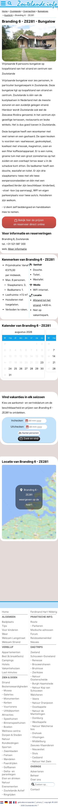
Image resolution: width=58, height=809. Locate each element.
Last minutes (9, 672)
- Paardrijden (9, 763)
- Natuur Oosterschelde (39, 678)
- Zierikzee (36, 672)
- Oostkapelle (38, 706)
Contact (35, 789)
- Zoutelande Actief (13, 790)
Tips (4, 625)
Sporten (6, 747)
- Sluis (34, 753)
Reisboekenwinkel (40, 638)
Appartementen (11, 652)
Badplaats (8, 621)
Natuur (6, 738)
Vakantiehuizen (11, 668)
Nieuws (34, 642)
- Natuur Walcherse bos (41, 727)
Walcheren (36, 694)
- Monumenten (10, 698)
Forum (34, 633)
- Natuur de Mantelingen (37, 712)
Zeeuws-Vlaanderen (42, 745)
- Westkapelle (38, 722)
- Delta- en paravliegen (9, 773)
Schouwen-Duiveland (42, 656)
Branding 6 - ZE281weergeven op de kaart (29, 497)
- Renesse (36, 660)
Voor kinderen (10, 629)
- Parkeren (36, 625)
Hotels (6, 664)
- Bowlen (7, 726)
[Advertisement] (29, 386)
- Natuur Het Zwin (40, 761)
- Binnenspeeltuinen (13, 722)
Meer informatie (17, 248)
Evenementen (10, 786)
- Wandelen (8, 759)
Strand (6, 682)
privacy (39, 802)
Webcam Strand (11, 642)
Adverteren (37, 771)
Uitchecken (17, 426)
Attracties (7, 714)
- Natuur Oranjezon (41, 702)
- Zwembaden (10, 751)
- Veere (34, 698)
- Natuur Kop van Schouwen (40, 689)
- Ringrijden (8, 794)
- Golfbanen (9, 767)
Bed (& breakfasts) (13, 656)
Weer (5, 633)
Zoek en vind (31, 438)
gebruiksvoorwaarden (26, 802)
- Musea (7, 690)
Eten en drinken (11, 778)
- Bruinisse (36, 668)
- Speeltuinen (10, 718)
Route (33, 621)
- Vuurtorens (9, 706)
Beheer (34, 775)
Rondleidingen (10, 743)
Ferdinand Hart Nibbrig (43, 611)
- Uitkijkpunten (10, 710)
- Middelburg (37, 741)
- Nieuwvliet (37, 749)
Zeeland (35, 652)
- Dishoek (36, 733)
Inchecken (17, 420)
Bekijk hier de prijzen (29, 222)
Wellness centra (11, 730)
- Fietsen (7, 755)
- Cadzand (36, 757)
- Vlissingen (37, 737)
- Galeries (7, 694)
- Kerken (7, 702)
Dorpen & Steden (12, 734)
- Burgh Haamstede (41, 683)
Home (5, 611)
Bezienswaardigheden (15, 686)
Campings (8, 660)
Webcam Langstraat (13, 638)
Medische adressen (41, 629)
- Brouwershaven (40, 664)
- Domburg (36, 717)
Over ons (35, 779)
